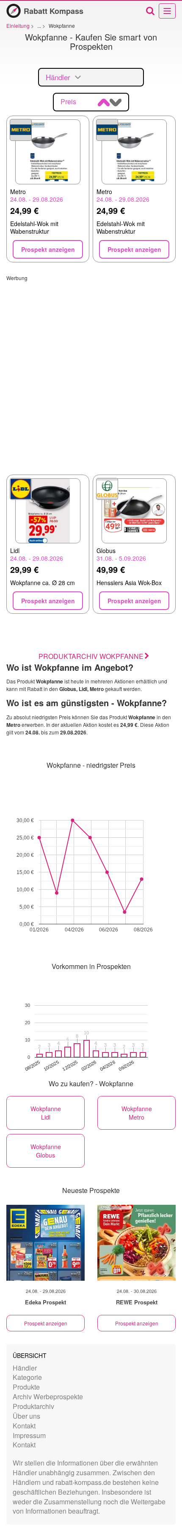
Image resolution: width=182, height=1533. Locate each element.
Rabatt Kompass (53, 10)
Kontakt (24, 1425)
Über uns (26, 1416)
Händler (25, 1368)
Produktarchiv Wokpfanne (91, 656)
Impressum (29, 1435)
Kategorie (27, 1377)
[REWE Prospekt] (136, 1243)
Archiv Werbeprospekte (48, 1396)
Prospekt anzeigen (45, 1323)
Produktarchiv (33, 1406)
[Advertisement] (91, 372)
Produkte (26, 1387)
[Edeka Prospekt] (45, 1243)
